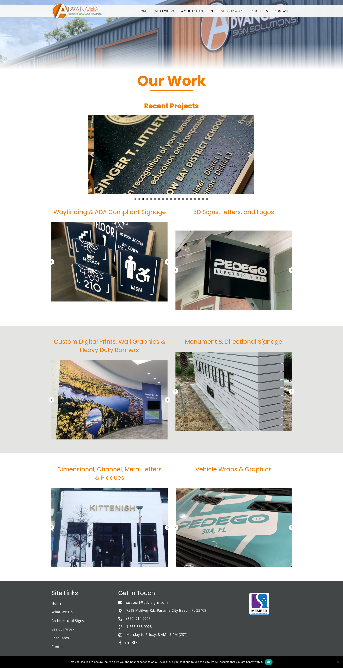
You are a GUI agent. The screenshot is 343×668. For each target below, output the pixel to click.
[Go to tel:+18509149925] (179, 618)
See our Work (62, 629)
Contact (58, 646)
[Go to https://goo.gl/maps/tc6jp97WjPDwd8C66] (179, 610)
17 (199, 199)
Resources (60, 637)
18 (203, 199)
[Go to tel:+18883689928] (179, 626)
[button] (92, 154)
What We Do (62, 612)
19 (207, 199)
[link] (142, 10)
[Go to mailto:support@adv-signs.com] (179, 602)
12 (179, 199)
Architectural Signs (67, 620)
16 (195, 199)
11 (175, 199)
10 (171, 199)
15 (191, 199)
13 (183, 199)
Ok (269, 661)
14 (187, 199)
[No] (338, 662)
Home (56, 603)
